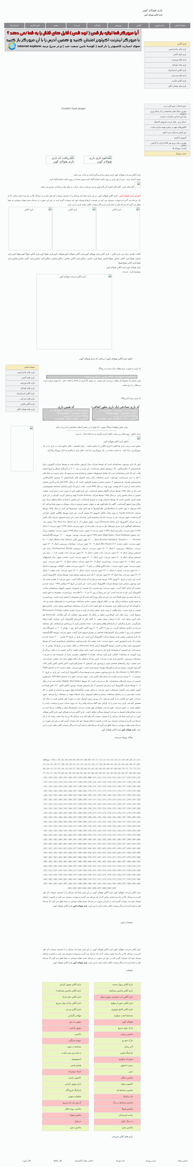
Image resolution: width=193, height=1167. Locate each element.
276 (119, 813)
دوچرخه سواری (126, 1059)
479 (134, 857)
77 (51, 773)
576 (119, 879)
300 (138, 817)
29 (67, 764)
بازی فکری (35, 25)
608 (104, 888)
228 (80, 804)
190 (89, 795)
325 (65, 826)
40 (108, 764)
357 (124, 831)
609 (109, 888)
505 (65, 866)
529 (85, 870)
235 (114, 804)
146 (70, 786)
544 (60, 875)
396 (119, 839)
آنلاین (75, 539)
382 (50, 839)
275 (114, 813)
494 (109, 862)
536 (119, 870)
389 (85, 839)
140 (138, 782)
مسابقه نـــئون (74, 1046)
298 (129, 817)
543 (55, 875)
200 (138, 795)
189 (85, 795)
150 (89, 786)
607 (99, 888)
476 (119, 857)
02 (63, 760)
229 (85, 804)
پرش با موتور (127, 1065)
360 (138, 831)
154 (109, 786)
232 (99, 804)
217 (124, 800)
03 (67, 760)
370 (89, 835)
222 (50, 804)
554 (109, 875)
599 (134, 884)
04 (70, 760)
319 (134, 822)
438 (129, 848)
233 (104, 804)
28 (63, 764)
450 (89, 853)
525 (65, 870)
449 (85, 853)
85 (81, 773)
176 (119, 791)
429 (85, 848)
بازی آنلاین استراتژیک (177, 70)
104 (60, 777)
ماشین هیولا (127, 1108)
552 (99, 875)
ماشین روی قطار (73, 1108)
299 (134, 817)
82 (70, 773)
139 (134, 782)
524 (60, 870)
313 (104, 822)
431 (94, 848)
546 (70, 875)
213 (104, 800)
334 (109, 826)
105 (65, 777)
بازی (131, 464)
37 (97, 764)
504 (60, 866)
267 (75, 813)
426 (70, 848)
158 (129, 786)
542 (50, 875)
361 (45, 835)
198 (129, 795)
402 (50, 844)
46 (131, 764)
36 (93, 764)
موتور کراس (75, 1028)
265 (65, 813)
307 (75, 822)
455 (114, 853)
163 (55, 791)
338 (129, 826)
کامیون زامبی (74, 1077)
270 (89, 813)
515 (114, 866)
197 (124, 795)
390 (89, 839)
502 (50, 866)
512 (99, 866)
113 (104, 777)
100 (138, 773)
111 (94, 777)
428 (80, 848)
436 (119, 848)
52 (55, 769)
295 (114, 817)
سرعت (77, 25)
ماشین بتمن (127, 1127)
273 (104, 813)
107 (75, 777)
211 (94, 800)
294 (109, 817)
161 (45, 791)
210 (89, 800)
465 (65, 857)
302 (50, 822)
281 (45, 817)
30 (70, 764)
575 (114, 879)
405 (65, 844)
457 (124, 853)
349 (85, 831)
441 (45, 853)
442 (50, 853)
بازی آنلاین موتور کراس (70, 984)
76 (48, 773)
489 (85, 862)
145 (65, 786)
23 (44, 764)
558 (129, 875)
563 (55, 879)
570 (89, 879)
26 (55, 764)
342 (50, 831)
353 (104, 831)
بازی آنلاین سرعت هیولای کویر (71, 712)
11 (97, 760)
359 (134, 831)
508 (80, 866)
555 (114, 875)
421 (45, 848)
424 (60, 848)
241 (45, 808)
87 (89, 773)
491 (94, 862)
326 (70, 826)
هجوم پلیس (75, 1065)
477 (124, 857)
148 (80, 786)
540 (138, 870)
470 (89, 857)
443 (55, 853)
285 (65, 817)
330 (89, 826)
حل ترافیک (128, 1096)
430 (89, 848)
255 (114, 808)
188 (80, 795)
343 (55, 831)
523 (55, 870)
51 (52, 769)
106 (70, 777)
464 (60, 857)
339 (134, 826)
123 (55, 782)
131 (94, 782)
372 (99, 835)
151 (94, 786)
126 (70, 782)
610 (114, 888)
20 (131, 760)
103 (55, 777)
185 (65, 795)
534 (109, 870)
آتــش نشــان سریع (72, 1102)
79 (59, 773)
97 (127, 773)
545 (65, 875)
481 (45, 862)
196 (119, 795)
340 (138, 826)
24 (48, 764)
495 (114, 862)
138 (129, 782)
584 (60, 884)
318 (129, 822)
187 (75, 795)
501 (45, 866)
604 (85, 888)
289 (85, 817)
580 (138, 879)
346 (70, 831)
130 (89, 782)
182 (50, 795)
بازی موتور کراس (73, 1084)
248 (80, 808)
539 (134, 870)
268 (80, 813)
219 (134, 800)
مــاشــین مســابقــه (71, 1052)
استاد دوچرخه (74, 1071)
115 (114, 777)
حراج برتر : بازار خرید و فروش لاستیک (170, 122)
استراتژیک (14, 25)
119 (133, 777)
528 (80, 870)
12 (101, 760)
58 (78, 769)
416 (119, 844)
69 (119, 769)
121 (45, 782)
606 (94, 888)
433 (104, 848)
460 (138, 853)
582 (50, 884)
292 (99, 817)
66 (108, 769)
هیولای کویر (127, 1021)
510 (89, 866)
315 (114, 822)
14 (108, 760)
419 (134, 844)
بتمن (131, 1071)
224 (60, 804)
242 (50, 808)
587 (75, 884)
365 (65, 835)
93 (112, 773)
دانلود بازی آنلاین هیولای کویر (116, 441)
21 (134, 760)
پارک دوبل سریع (125, 1028)
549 (85, 875)
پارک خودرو (127, 1040)
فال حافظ (58, 1161)
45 (127, 764)
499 (134, 862)
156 (119, 786)
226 (70, 804)
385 (65, 839)
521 (45, 870)
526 (70, 870)
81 (66, 773)
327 (75, 826)
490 (89, 862)
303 (55, 822)
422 (50, 848)
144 (60, 786)
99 (134, 773)
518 (129, 866)
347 (75, 831)
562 (50, 879)
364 (60, 835)
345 (65, 831)
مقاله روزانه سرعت (123, 737)
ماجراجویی (159, 25)
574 (109, 879)
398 (129, 839)
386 (70, 839)
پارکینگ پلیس (126, 1052)
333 (104, 826)
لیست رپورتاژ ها (179, 148)
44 (123, 764)
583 (55, 884)
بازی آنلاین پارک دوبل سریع (68, 1003)
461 (45, 857)
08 (85, 760)
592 (99, 884)
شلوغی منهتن (74, 1096)
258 (129, 808)
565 (65, 879)
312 (99, 822)
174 (109, 791)
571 (94, 879)
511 (94, 866)
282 (50, 817)
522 (50, 870)
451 (94, 853)
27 (59, 764)
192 (99, 795)
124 (60, 782)
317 (124, 822)
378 (129, 835)
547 (75, 875)
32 (78, 764)
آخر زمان (128, 1046)
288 (80, 817)
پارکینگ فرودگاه (73, 1090)
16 (116, 760)
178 (129, 791)
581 (45, 884)
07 (82, 760)
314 (109, 822)
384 (60, 839)
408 (80, 844)
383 (55, 839)
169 (85, 791)
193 (104, 795)
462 (50, 857)
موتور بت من (75, 1021)
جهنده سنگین (75, 1040)
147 (75, 786)
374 (109, 835)
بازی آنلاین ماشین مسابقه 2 (68, 990)
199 (134, 795)
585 (65, 884)
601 (70, 888)
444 (60, 853)
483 (55, 862)
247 (75, 808)
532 (99, 870)
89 (97, 773)
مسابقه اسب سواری (123, 1015)
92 (108, 773)
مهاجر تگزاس (74, 1015)
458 (129, 853)
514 (109, 866)
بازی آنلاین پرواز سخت (122, 984)
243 (55, 808)
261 (45, 813)
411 (94, 844)
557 (124, 875)
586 (70, 884)
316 (119, 822)
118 (128, 777)
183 (55, 795)
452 (99, 853)
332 (99, 826)
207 (75, 800)
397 (124, 839)
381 (45, 839)
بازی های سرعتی (179, 75)
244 (60, 808)
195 (114, 795)
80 (63, 773)
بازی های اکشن (179, 54)
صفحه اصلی (180, 25)
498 (129, 862)
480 (138, 857)
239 (134, 804)
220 (138, 800)
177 (124, 791)
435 (114, 848)
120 (138, 777)
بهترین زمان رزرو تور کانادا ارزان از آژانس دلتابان (168, 144)
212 (99, 800)
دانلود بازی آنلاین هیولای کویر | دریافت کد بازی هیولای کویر (106, 358)
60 (85, 769)
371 (94, 835)
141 (45, 786)
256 (119, 808)
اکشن (138, 25)
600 (138, 884)
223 (55, 804)
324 (60, 826)
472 (99, 857)
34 (85, 764)
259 (134, 808)
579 (134, 879)
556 (119, 875)
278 (129, 813)
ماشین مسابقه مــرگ (123, 1102)
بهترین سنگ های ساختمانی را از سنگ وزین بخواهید (168, 112)
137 (124, 782)
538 (129, 870)
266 (70, 813)
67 (112, 769)
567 (75, 879)
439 (134, 848)
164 (60, 791)
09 (89, 760)
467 (75, 857)
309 (85, 822)
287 (75, 817)
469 (85, 857)
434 (109, 848)
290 (89, 817)
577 (124, 879)
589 (85, 884)
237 (124, 804)
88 (93, 773)
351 (94, 831)
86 (85, 773)
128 (80, 782)
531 (94, 870)
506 (70, 866)
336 (119, 826)
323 (55, 826)
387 (75, 839)
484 (60, 862)
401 (45, 844)
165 (65, 791)
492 (99, 862)
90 (100, 773)
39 (104, 764)
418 (129, 844)
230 (89, 804)
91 (104, 773)
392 (99, 839)
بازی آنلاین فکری (179, 81)
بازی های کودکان (179, 65)
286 (70, 817)
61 (89, 769)
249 (85, 808)
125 (65, 782)
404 (60, 844)
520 (138, 866)
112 (99, 777)
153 (104, 786)
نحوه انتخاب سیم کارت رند (175, 106)
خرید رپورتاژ (181, 153)
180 (138, 791)
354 (109, 831)
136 (119, 782)
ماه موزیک (120, 1161)
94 (115, 773)
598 (129, 884)
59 (82, 769)
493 (104, 862)
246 (70, 808)
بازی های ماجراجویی (177, 49)
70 (123, 769)
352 (99, 831)
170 (89, 791)
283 (55, 817)
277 (124, 813)
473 (104, 857)
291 (94, 817)
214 (109, 800)
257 (124, 808)
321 (45, 826)
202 (50, 800)
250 (89, 808)
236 (119, 804)
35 (89, 764)
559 (134, 875)
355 (114, 831)
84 (78, 773)
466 (70, 857)
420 (138, 844)
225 (65, 804)
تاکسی (78, 1034)
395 (114, 839)
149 (85, 786)
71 (127, 769)
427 (75, 848)
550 (89, 875)
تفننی (56, 25)
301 (45, 822)
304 (60, 822)
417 (124, 844)
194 (109, 795)
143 (55, 786)
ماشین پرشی (126, 1034)
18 (123, 760)
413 (104, 844)
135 (114, 782)
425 (65, 848)
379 (134, 835)
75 (44, 773)
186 (70, 795)
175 (114, 791)
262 (50, 813)
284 (60, 817)
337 (124, 826)
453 (104, 853)
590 (89, 884)
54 (63, 769)
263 (55, 813)
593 (104, 884)
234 (109, 804)
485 (65, 862)
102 (50, 777)
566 (70, 879)
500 (138, 862)
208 (80, 800)
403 (55, 844)
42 (116, 764)
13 (104, 760)
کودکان (97, 25)
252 (99, 808)
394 (109, 839)
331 (94, 826)
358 (129, 831)
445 (65, 853)
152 (99, 786)
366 (70, 835)
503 (55, 866)
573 (104, 879)
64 (101, 769)
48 (138, 764)
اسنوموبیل (76, 1059)
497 (124, 862)
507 (75, 866)
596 (119, 884)
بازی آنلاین (181, 44)
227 (75, 804)
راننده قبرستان (126, 1115)
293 (104, 817)
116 (119, 777)
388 (80, 839)
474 (109, 857)
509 (85, 866)
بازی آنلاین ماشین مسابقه (121, 990)
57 (74, 769)
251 (94, 808)
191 (94, 795)
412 (99, 844)
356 (119, 831)
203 (55, 800)
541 (45, 875)
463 (55, 857)
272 (99, 813)
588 (80, 884)
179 (134, 791)
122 (50, 782)
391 (94, 839)
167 (75, 791)
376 (119, 835)
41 (112, 764)
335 (114, 826)
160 (138, 786)
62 (93, 769)
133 (104, 782)
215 (114, 800)
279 (134, 813)
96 (123, 773)
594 (109, 884)
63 (97, 769)
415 (114, 844)
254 (109, 808)
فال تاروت (26, 1161)
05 (74, 760)
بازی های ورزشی (179, 59)
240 (138, 804)
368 (80, 835)
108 (80, 777)
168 (80, 791)
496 (119, 862)
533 (104, 870)
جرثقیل (77, 1121)
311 (94, 822)
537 (124, 870)
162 (50, 791)
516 (119, 866)
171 (94, 791)
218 (129, 800)
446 (70, 853)
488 (80, 862)
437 (124, 848)
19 (127, 760)
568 (80, 879)
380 (138, 835)
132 (99, 782)
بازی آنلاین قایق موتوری (122, 1009)
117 (124, 777)
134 (109, 782)
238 (129, 804)
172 (99, 791)
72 (131, 769)
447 (75, 853)
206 (70, 800)
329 (85, 826)
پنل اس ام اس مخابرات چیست (173, 116)
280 (138, 813)
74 (138, 769)
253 (104, 808)
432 (99, 848)
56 (70, 769)
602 (75, 888)
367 (75, 835)
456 (119, 853)
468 (80, 857)
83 (74, 773)
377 (124, 835)
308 (80, 822)
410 (89, 844)
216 (119, 800)
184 (60, 795)
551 (94, 875)
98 (130, 773)
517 (124, 866)
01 (59, 760)
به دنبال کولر (127, 1121)
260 (138, 808)
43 (119, 764)
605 (89, 888)
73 (134, 769)
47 (134, 764)
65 (104, 769)
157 (124, 786)
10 (93, 760)
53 (59, 769)
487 (75, 862)
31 (74, 764)
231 (94, 804)
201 (45, 800)
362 (50, 835)
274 (109, 813)
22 (138, 760)
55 (67, 769)
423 (55, 848)
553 (104, 875)
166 (70, 791)
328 (80, 826)
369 (85, 835)
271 (94, 813)
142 (50, 786)
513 (104, 866)
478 (129, 857)
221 (45, 804)
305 (65, 822)
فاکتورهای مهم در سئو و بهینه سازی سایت (168, 127)
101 (45, 777)
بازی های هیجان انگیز (177, 86)
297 (124, 817)
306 (70, 822)
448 (80, 853)
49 (44, 769)
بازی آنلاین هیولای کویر (153, 15)
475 (114, 857)
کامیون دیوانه (127, 1084)
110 (89, 777)
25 (52, 764)
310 (89, 822)
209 (85, 800)
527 (75, 870)
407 (75, 844)
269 (85, 813)
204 (60, 800)
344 (60, 831)
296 (119, 817)
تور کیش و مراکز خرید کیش (174, 132)
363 (55, 835)
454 (109, 853)
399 (134, 839)
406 (70, 844)
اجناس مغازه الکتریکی (84, 1161)
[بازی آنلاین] (118, 250)
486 (70, 862)
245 (65, 808)
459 (134, 853)
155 (114, 786)
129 (85, 782)
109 (85, 777)
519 (134, 866)
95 (119, 773)
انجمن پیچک (183, 1161)
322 (50, 826)
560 (138, 875)
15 (112, 760)
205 (65, 800)
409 (85, 844)
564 (60, 879)
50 (48, 769)
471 (94, 857)
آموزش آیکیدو (180, 137)
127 (75, 782)
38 (101, 764)
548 (80, 875)
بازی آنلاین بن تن (73, 1009)
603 (80, 888)
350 (89, 831)
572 (99, 879)
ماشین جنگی (127, 1077)
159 (134, 786)
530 (89, 870)
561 (45, 879)
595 (114, 884)
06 (78, 760)
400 (138, 839)
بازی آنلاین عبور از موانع (122, 1003)
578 (129, 879)
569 (85, 879)
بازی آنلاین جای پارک (71, 996)
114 (109, 777)
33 (82, 764)
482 (50, 862)
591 (94, 884)
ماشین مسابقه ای (124, 1090)
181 (45, 795)
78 (55, 773)
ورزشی (118, 25)
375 (114, 835)
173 (104, 791)
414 (109, 844)
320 (138, 822)
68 (116, 769)
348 (80, 831)
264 (60, 813)
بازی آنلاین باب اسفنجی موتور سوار (116, 996)
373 (104, 835)
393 (104, 839)
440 (138, 848)
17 (119, 760)
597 (124, 884)
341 (45, 831)
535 (114, 870)
